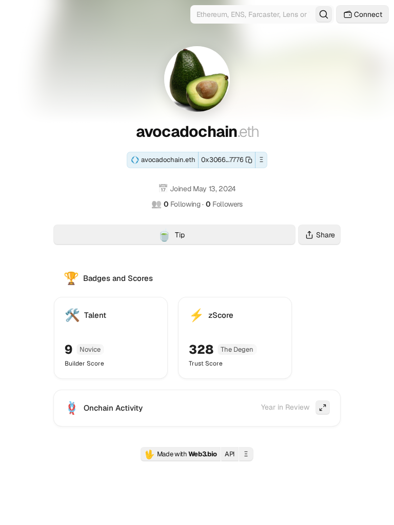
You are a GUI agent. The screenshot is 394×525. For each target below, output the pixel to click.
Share (325, 234)
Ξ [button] (261, 159)
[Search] (324, 14)
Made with (180, 454)
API (230, 454)
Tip (226, 236)
